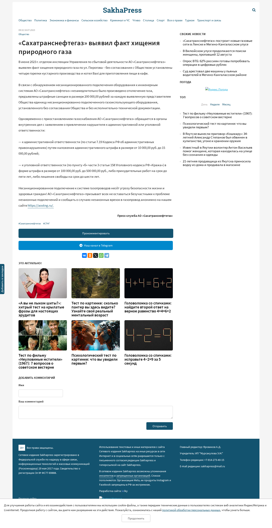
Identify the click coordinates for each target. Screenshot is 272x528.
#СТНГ (46, 223)
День (204, 104)
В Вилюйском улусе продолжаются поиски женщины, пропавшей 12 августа (214, 53)
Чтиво (136, 20)
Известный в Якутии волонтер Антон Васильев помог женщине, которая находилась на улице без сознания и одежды (217, 151)
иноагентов (106, 475)
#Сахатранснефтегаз (30, 223)
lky (125, 491)
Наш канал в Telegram (98, 245)
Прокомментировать (96, 233)
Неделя (215, 104)
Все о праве (174, 20)
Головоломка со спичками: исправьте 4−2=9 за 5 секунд (148, 359)
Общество (25, 20)
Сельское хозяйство (94, 20)
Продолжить (136, 518)
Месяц (226, 104)
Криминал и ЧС (120, 20)
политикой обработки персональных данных (191, 510)
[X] (95, 255)
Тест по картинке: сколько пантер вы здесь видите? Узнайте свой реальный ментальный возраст (94, 309)
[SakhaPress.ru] (2, 279)
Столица (148, 20)
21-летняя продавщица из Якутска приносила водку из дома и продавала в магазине (217, 163)
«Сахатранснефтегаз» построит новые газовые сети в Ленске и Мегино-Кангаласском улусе (217, 42)
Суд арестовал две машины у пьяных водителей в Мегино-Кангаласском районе (215, 73)
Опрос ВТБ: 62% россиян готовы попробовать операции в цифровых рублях (216, 63)
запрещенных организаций (133, 475)
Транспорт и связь (209, 20)
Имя (21, 385)
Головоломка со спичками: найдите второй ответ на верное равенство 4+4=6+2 (148, 307)
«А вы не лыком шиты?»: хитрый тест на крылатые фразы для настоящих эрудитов (41, 309)
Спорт (161, 20)
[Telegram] (106, 255)
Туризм (190, 20)
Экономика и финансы (64, 20)
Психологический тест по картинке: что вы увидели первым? (94, 359)
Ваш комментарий (31, 401)
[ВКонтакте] (84, 255)
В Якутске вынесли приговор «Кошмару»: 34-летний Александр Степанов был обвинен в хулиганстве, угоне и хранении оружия (215, 137)
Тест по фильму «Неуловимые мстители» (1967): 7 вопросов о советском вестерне (40, 361)
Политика (40, 20)
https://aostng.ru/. (41, 205)
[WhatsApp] (101, 255)
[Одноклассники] (90, 255)
